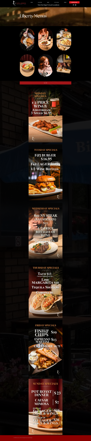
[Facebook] (73, 5)
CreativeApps (29, 437)
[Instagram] (75, 5)
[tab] (45, 82)
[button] (48, 2)
